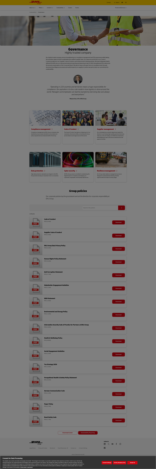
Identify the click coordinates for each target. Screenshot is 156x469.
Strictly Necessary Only (119, 462)
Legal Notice (30, 467)
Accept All (132, 462)
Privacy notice (23, 467)
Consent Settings (107, 462)
